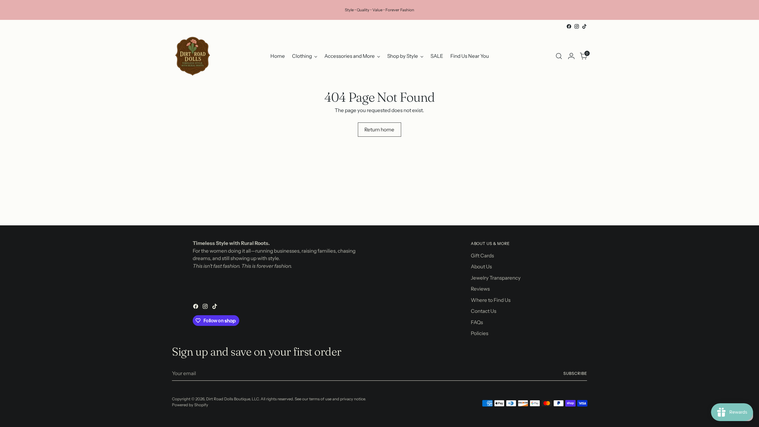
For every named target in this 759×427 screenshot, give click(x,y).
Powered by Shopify (190, 404)
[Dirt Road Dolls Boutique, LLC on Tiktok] (584, 26)
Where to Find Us (491, 300)
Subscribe (575, 373)
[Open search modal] (559, 56)
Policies (479, 333)
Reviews (480, 289)
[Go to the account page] (571, 56)
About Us (481, 267)
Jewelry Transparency (496, 278)
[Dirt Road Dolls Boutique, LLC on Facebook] (569, 26)
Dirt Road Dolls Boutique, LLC (232, 398)
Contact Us (483, 311)
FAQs (477, 322)
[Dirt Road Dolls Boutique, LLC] (192, 56)
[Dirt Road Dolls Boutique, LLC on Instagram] (576, 26)
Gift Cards (482, 256)
